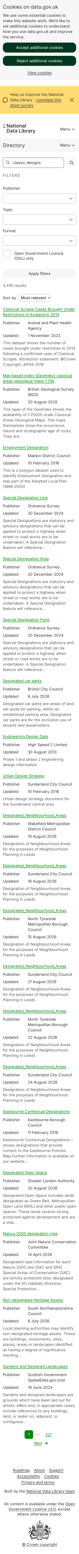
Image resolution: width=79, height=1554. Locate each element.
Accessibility (28, 1476)
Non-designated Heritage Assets (33, 1300)
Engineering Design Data (25, 736)
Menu (65, 129)
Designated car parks (22, 681)
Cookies (51, 1476)
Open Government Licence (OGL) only (38, 256)
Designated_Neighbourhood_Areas (34, 815)
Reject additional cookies (39, 61)
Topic (8, 209)
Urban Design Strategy (23, 776)
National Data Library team (50, 1491)
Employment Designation (26, 447)
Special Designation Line (25, 497)
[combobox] (39, 198)
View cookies (39, 72)
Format (9, 231)
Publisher (11, 188)
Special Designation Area (26, 558)
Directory (14, 145)
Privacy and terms (38, 1482)
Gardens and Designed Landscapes (35, 1366)
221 (48, 1434)
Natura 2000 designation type (30, 1233)
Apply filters (40, 273)
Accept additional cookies (39, 47)
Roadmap (21, 1470)
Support (56, 1470)
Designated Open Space (25, 1172)
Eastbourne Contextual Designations (36, 1111)
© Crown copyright (39, 1544)
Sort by (9, 298)
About (39, 1470)
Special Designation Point (26, 619)
